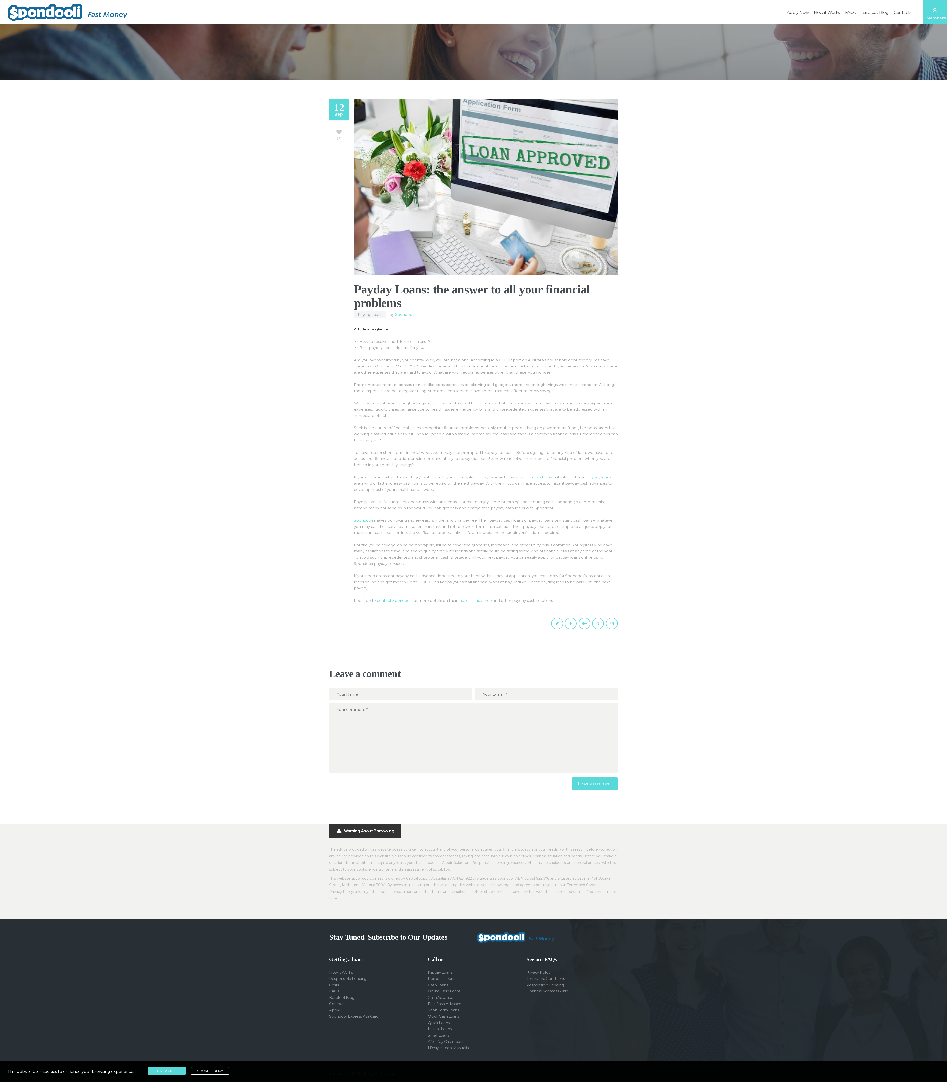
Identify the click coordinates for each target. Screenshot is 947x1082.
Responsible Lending (491, 863)
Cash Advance (440, 997)
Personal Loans (441, 978)
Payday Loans (370, 314)
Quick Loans (439, 1022)
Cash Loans (438, 985)
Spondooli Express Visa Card (354, 1016)
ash (537, 477)
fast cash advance (475, 600)
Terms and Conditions (585, 885)
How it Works (341, 972)
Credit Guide (452, 863)
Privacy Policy (341, 891)
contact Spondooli (394, 600)
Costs (334, 985)
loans (546, 477)
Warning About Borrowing (369, 831)
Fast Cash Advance (444, 1003)
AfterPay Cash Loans (446, 1041)
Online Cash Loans (444, 991)
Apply (334, 1010)
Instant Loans (440, 1029)
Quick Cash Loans (443, 1016)
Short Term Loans (443, 1010)
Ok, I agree (167, 1071)
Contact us (338, 1003)
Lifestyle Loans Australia (448, 1047)
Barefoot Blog (341, 997)
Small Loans (438, 1035)
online (525, 477)
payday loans (599, 477)
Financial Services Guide (547, 991)
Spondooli (404, 314)
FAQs (334, 991)
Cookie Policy (210, 1071)
